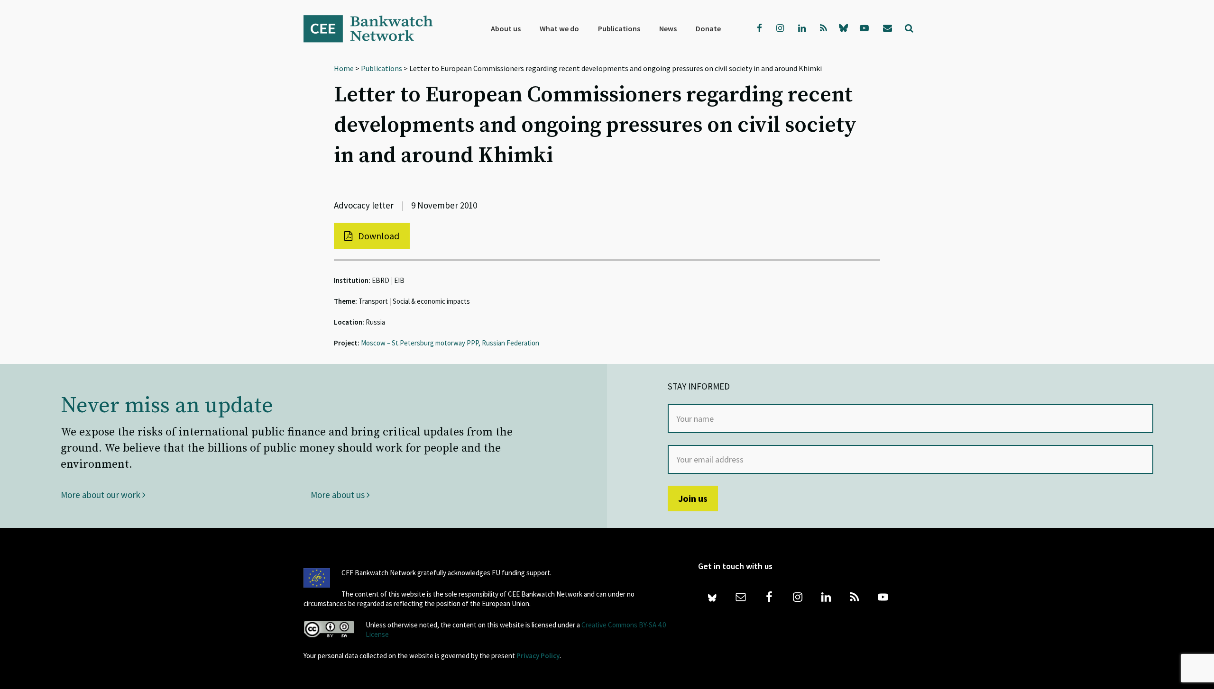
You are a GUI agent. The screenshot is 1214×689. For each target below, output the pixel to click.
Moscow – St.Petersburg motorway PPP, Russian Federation (450, 342)
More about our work (101, 494)
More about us (339, 494)
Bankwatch (375, 28)
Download (377, 236)
